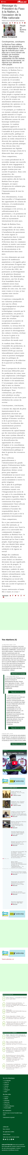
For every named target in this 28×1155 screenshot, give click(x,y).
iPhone (8, 1134)
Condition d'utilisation (9, 1106)
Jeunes (5, 1091)
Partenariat (6, 1100)
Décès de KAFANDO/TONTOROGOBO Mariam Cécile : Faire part (16, 1011)
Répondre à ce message (18, 674)
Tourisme (6, 1086)
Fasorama (6, 1084)
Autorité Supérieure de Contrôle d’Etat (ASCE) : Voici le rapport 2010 (18, 833)
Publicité (6, 1098)
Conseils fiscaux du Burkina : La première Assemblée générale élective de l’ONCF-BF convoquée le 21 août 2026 (16, 1004)
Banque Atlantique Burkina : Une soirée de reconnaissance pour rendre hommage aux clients (19, 824)
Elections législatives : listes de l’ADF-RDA (17, 902)
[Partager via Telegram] (22, 23)
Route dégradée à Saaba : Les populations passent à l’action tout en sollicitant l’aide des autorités (16, 1017)
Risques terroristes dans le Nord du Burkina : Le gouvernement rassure (18, 843)
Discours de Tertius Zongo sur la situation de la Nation (19, 872)
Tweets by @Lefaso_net (8, 959)
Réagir (14, 816)
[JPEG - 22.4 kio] (9, 30)
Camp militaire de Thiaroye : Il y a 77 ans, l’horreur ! (18, 793)
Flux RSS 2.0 (7, 1104)
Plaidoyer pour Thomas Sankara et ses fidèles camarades (17, 803)
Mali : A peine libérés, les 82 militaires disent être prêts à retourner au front (14, 1043)
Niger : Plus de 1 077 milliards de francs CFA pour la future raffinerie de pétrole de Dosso (16, 1036)
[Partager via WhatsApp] (19, 23)
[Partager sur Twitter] (14, 23)
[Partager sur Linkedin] (17, 23)
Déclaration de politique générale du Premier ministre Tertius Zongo (18, 883)
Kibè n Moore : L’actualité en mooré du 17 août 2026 (16, 998)
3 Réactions (16, 795)
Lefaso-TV (6, 1082)
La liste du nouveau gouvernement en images (18, 892)
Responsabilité (7, 1108)
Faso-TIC (6, 1088)
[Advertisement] (14, 616)
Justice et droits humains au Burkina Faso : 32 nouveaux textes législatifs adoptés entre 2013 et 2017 (19, 813)
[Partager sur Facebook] (12, 23)
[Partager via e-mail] (9, 23)
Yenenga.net (7, 1089)
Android (4, 1134)
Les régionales (7, 1080)
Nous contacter (6, 1129)
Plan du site (6, 1102)
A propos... (6, 1096)
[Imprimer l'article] (24, 23)
